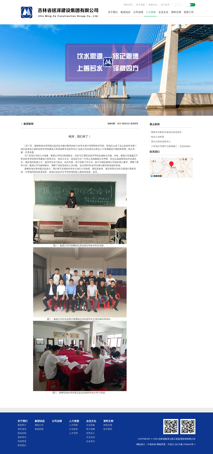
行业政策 (73, 429)
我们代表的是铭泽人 (160, 141)
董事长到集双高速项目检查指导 (166, 132)
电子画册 (140, 5)
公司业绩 (138, 12)
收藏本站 (152, 5)
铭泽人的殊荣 (157, 137)
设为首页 (165, 5)
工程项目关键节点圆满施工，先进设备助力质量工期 (175, 146)
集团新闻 (134, 123)
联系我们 (22, 445)
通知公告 (39, 425)
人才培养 (73, 433)
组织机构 (22, 433)
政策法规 (107, 425)
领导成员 (22, 429)
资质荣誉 (22, 441)
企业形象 (90, 425)
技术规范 (107, 429)
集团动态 (126, 123)
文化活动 (90, 437)
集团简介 (22, 425)
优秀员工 (90, 433)
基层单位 (22, 437)
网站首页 (128, 5)
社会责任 (90, 441)
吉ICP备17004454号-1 (185, 444)
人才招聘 (73, 425)
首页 (119, 123)
